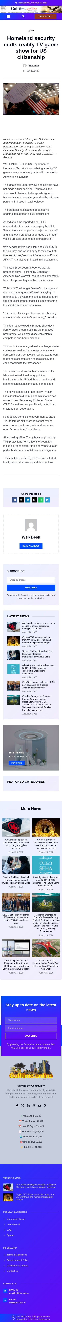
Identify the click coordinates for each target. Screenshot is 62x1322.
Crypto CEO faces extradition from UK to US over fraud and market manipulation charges (36, 640)
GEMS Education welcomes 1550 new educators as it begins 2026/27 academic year (38, 685)
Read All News (31, 546)
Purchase (16, 763)
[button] (8, 16)
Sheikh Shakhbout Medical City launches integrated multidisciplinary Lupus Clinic (37, 654)
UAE (33, 31)
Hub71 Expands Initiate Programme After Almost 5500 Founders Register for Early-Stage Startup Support (15, 964)
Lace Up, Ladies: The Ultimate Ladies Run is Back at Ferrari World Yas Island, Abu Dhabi (46, 964)
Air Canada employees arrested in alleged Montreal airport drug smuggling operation (38, 626)
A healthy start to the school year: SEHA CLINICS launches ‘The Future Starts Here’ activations (38, 669)
